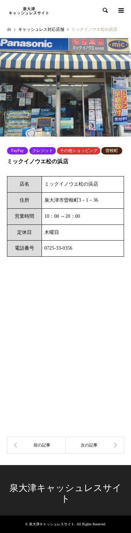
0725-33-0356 (58, 248)
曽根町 (111, 150)
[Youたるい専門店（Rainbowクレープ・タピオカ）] (95, 445)
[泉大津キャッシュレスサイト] (29, 10)
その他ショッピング (78, 150)
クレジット (42, 150)
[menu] (120, 10)
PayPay (17, 150)
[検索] (104, 10)
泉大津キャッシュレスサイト (51, 524)
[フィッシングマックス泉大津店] (36, 445)
